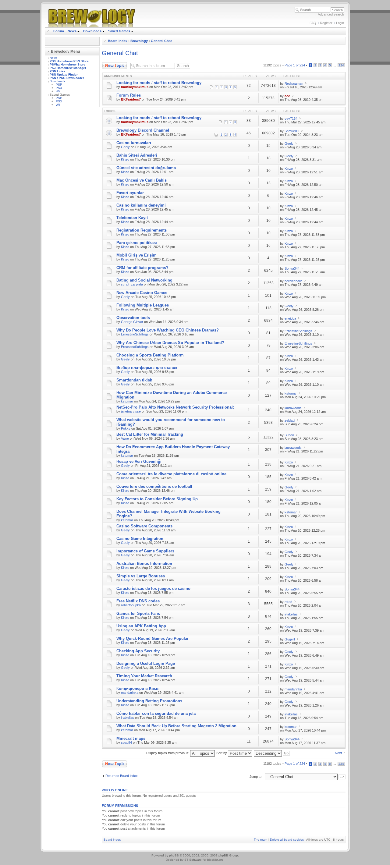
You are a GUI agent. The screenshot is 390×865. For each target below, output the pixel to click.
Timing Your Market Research (144, 676)
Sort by (222, 753)
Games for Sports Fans (138, 613)
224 (341, 65)
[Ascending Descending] (272, 753)
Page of (295, 65)
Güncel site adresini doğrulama (146, 167)
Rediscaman (294, 83)
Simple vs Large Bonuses (140, 576)
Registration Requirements (141, 230)
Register (326, 23)
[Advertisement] (72, 203)
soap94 (126, 742)
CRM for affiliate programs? (142, 267)
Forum (58, 31)
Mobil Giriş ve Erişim (136, 255)
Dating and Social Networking (144, 280)
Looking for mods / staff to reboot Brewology (158, 82)
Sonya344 (292, 268)
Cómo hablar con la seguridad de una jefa (156, 713)
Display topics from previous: (168, 753)
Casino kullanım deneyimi (141, 205)
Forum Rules (128, 95)
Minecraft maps (130, 738)
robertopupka (131, 605)
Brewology (139, 41)
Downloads (92, 31)
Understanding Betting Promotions (149, 701)
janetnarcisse (131, 411)
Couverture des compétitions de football (154, 486)
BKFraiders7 (131, 99)
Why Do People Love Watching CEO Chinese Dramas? (167, 330)
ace (287, 96)
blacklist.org (215, 859)
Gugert (290, 639)
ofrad (288, 602)
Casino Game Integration (139, 538)
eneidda (290, 318)
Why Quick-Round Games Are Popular (152, 638)
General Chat (161, 41)
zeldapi (290, 420)
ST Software (193, 859)
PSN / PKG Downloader (67, 78)
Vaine (125, 438)
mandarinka (129, 692)
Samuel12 (292, 131)
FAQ (313, 23)
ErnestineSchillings (135, 334)
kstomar (127, 401)
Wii (58, 91)
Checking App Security (138, 651)
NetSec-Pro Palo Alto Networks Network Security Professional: (175, 407)
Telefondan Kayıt (132, 217)
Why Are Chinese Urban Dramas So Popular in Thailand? (170, 342)
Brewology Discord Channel (142, 130)
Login (340, 23)
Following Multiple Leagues (142, 305)
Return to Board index (121, 776)
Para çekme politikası (136, 242)
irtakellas (291, 614)
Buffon (289, 435)
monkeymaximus (134, 87)
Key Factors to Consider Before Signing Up (157, 499)
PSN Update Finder (64, 74)
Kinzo (125, 159)
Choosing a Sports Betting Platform (150, 355)
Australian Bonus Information (144, 563)
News (72, 31)
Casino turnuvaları (133, 142)
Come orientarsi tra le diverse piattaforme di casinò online (171, 474)
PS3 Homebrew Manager (68, 67)
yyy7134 (291, 118)
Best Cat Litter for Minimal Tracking (149, 434)
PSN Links (57, 71)
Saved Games (119, 31)
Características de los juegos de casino (153, 588)
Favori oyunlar (130, 192)
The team (260, 839)
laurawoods (293, 408)
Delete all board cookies (287, 839)
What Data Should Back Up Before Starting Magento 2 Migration (176, 726)
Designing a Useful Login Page (145, 663)
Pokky (125, 428)
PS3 (59, 88)
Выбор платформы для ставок (146, 367)
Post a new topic (114, 64)
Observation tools (133, 317)
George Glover (132, 322)
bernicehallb (293, 281)
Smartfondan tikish (134, 380)
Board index (117, 41)
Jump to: (256, 776)
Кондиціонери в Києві (138, 688)
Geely (125, 147)
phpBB (174, 855)
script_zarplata (132, 284)
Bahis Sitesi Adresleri (136, 155)
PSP (59, 84)
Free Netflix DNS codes (138, 601)
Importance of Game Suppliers (145, 551)
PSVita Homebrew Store (67, 64)
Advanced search (331, 14)
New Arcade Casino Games (141, 292)
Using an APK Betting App (141, 626)
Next (338, 753)
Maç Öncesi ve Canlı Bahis (141, 180)
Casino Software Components (144, 526)
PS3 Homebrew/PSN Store (69, 61)
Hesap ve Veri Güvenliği (138, 461)
